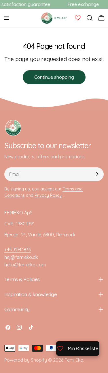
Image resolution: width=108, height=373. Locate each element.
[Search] (89, 18)
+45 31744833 (17, 250)
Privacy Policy (48, 195)
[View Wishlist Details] (78, 18)
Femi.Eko (74, 360)
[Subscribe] (97, 174)
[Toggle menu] (6, 18)
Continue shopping (54, 77)
